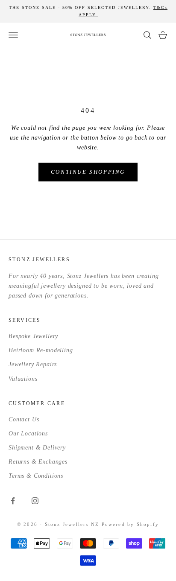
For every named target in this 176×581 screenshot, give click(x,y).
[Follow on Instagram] (35, 500)
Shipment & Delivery (37, 447)
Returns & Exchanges (38, 461)
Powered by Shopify (130, 524)
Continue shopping (88, 172)
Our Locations (28, 433)
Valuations (23, 379)
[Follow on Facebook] (13, 500)
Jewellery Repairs (33, 364)
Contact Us (24, 419)
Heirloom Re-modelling (41, 350)
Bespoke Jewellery (33, 336)
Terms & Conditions (36, 476)
